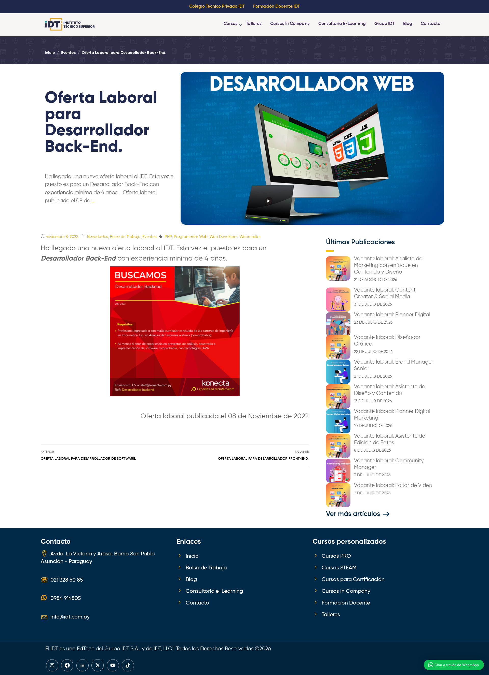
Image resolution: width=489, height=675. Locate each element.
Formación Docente (346, 603)
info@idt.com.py (70, 617)
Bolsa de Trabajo (125, 237)
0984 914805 (65, 598)
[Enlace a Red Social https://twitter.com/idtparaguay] (97, 665)
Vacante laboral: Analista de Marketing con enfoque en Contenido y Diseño (388, 265)
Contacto (430, 24)
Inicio (192, 556)
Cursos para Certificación (353, 579)
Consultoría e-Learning (342, 24)
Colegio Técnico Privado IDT (216, 6)
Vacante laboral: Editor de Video (393, 485)
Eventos (149, 237)
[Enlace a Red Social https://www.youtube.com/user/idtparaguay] (112, 665)
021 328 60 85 (66, 580)
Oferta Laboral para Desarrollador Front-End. (263, 459)
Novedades (97, 237)
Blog (407, 24)
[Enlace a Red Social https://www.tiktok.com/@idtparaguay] (127, 665)
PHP (168, 237)
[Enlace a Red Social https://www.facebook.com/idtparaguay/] (67, 665)
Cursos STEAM (339, 568)
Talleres (254, 24)
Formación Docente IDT (276, 6)
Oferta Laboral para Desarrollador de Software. (88, 459)
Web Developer (224, 237)
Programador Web (191, 237)
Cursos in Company (289, 24)
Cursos (231, 24)
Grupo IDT (384, 24)
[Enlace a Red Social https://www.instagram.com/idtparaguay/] (52, 665)
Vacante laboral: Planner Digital (392, 315)
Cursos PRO (336, 556)
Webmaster (250, 237)
